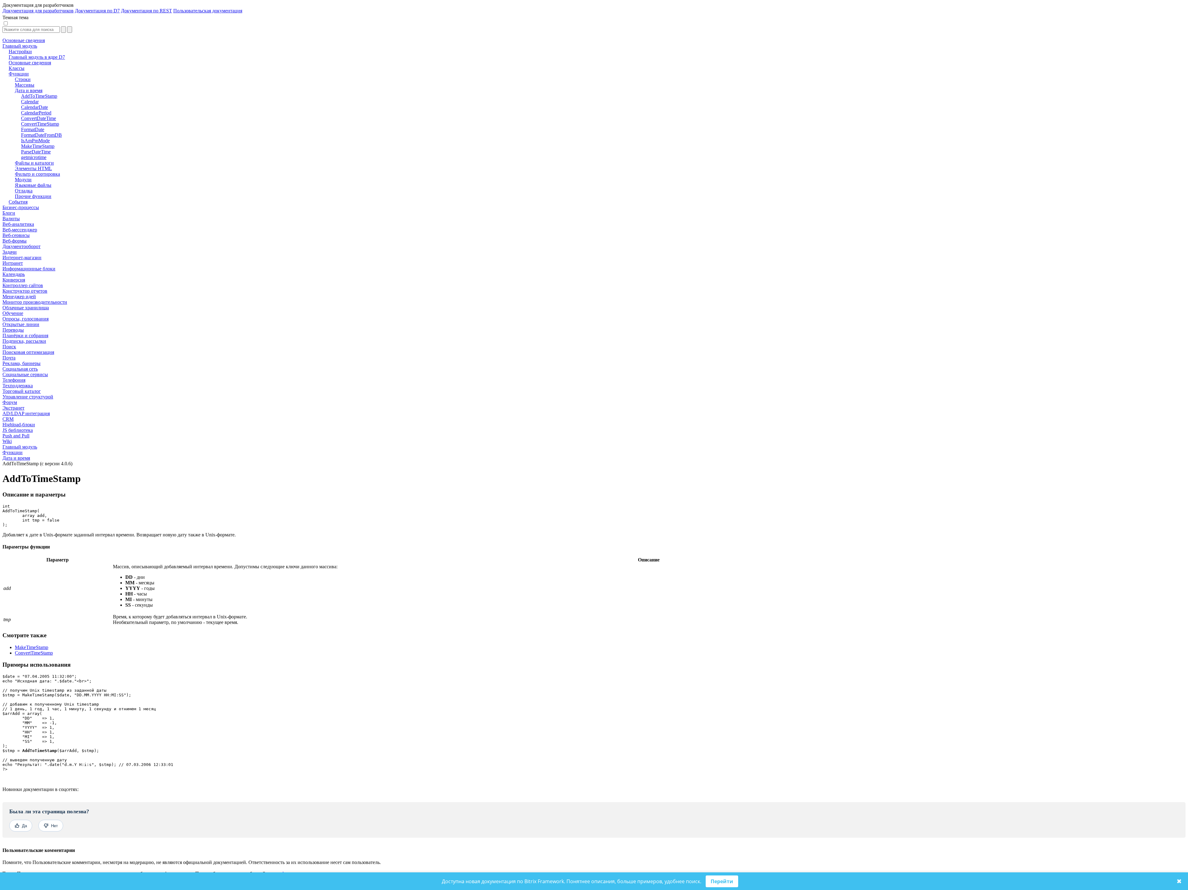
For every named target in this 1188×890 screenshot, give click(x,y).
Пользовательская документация (207, 10)
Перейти (722, 881)
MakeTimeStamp (31, 647)
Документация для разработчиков (38, 10)
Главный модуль (19, 446)
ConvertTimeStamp (34, 653)
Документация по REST (146, 10)
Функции (12, 452)
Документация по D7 (97, 10)
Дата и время (16, 458)
